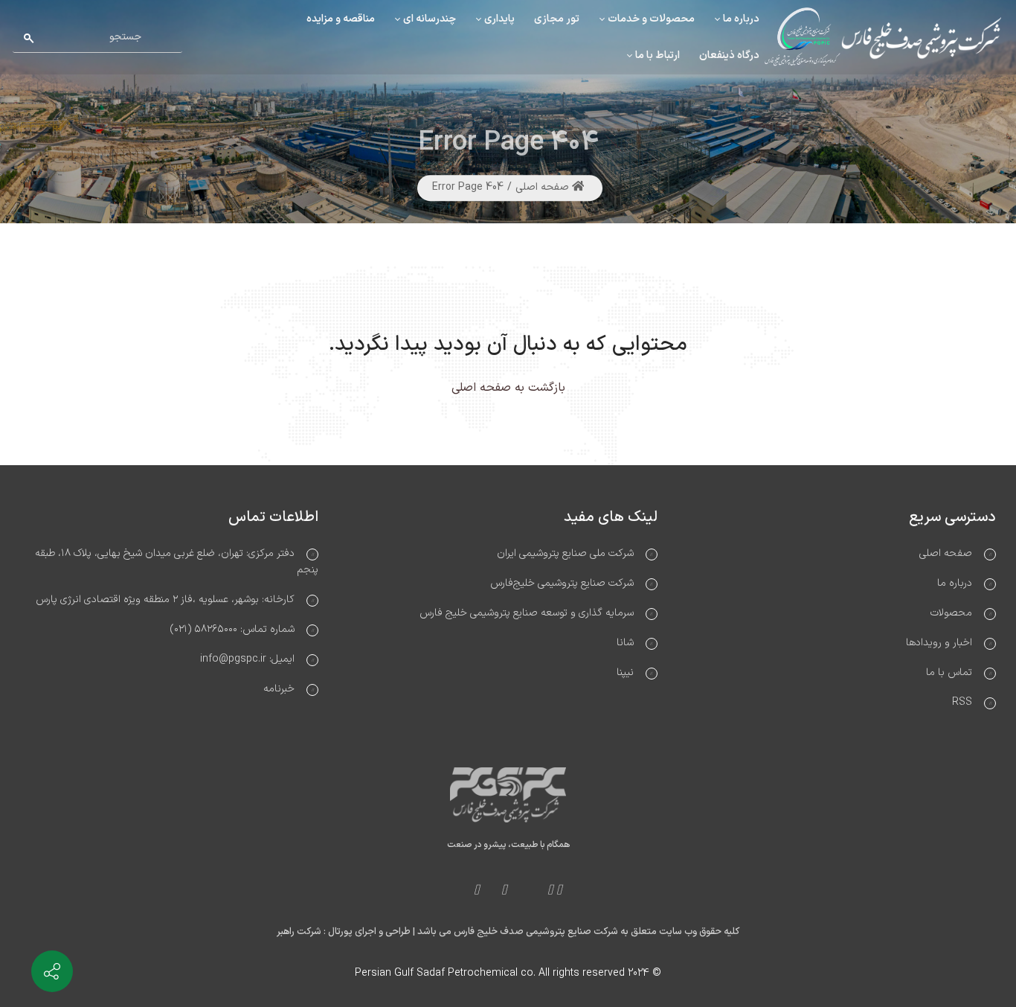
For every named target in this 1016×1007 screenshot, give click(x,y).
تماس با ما (949, 672)
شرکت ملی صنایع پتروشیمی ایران (565, 553)
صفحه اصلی (543, 188)
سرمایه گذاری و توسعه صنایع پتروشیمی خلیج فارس (526, 613)
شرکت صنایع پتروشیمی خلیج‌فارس (562, 583)
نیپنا (625, 672)
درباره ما (954, 583)
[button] (26, 63)
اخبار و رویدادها (939, 642)
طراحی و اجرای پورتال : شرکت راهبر (344, 931)
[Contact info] (52, 971)
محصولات (951, 613)
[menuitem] (736, 19)
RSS (962, 702)
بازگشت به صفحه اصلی (508, 388)
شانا (625, 642)
